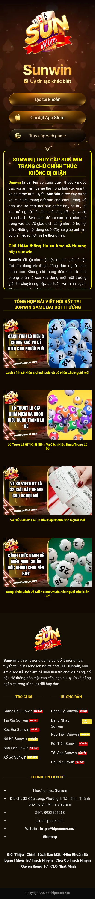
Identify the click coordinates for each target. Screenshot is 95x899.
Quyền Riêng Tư (34, 866)
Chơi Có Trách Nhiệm (73, 860)
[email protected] (49, 821)
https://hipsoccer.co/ (57, 829)
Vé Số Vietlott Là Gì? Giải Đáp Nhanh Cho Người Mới (47, 520)
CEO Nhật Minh (63, 866)
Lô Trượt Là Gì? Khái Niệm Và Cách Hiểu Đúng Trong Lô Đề (47, 446)
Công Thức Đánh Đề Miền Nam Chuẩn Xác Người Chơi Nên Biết (47, 594)
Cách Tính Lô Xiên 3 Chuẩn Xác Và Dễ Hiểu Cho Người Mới (47, 373)
